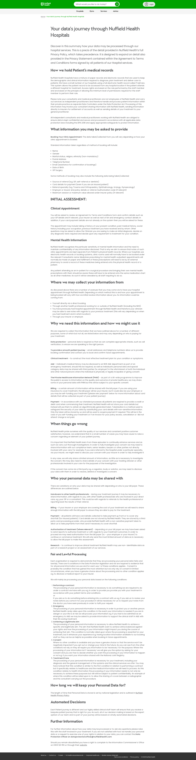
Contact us (52, 755)
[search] (97, 4)
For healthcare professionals (74, 755)
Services (104, 11)
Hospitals (80, 11)
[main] (98, 383)
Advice (115, 11)
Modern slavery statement (110, 755)
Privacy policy (134, 757)
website (83, 745)
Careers (60, 755)
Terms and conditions (121, 757)
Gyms (92, 11)
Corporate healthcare (92, 755)
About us (43, 755)
